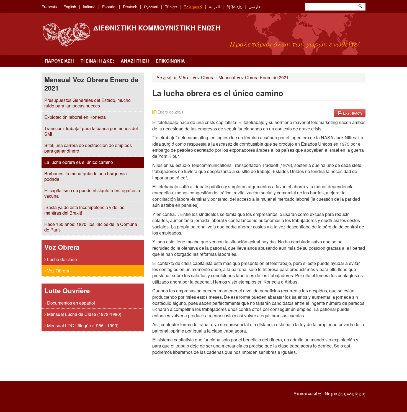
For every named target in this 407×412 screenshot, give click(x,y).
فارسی (254, 6)
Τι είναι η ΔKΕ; (97, 61)
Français (49, 6)
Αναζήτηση (135, 61)
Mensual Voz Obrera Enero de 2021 (253, 77)
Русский (151, 6)
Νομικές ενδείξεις (345, 393)
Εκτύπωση (352, 113)
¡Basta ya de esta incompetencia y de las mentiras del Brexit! (84, 210)
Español (109, 6)
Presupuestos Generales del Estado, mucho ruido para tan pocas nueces (87, 103)
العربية (214, 6)
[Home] (66, 35)
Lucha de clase (61, 259)
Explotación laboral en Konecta (75, 117)
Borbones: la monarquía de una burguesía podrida (85, 176)
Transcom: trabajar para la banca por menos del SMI (91, 131)
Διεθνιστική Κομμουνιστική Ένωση (156, 27)
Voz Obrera (57, 270)
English (69, 6)
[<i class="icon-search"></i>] (360, 7)
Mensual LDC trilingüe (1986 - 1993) (82, 325)
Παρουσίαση (59, 61)
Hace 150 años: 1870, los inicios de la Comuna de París (90, 227)
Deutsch (130, 6)
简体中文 (234, 6)
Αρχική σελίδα (172, 77)
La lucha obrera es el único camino (78, 162)
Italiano (89, 6)
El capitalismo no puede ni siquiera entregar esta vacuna (92, 193)
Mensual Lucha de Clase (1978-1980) (83, 314)
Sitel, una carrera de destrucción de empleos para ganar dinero (88, 148)
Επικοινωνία (170, 61)
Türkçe (171, 6)
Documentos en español (70, 303)
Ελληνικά (193, 6)
